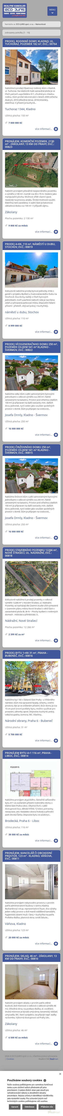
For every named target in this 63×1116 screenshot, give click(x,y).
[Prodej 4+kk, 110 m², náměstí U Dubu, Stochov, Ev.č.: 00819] (31, 270)
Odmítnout (29, 1107)
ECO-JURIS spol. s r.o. (25, 24)
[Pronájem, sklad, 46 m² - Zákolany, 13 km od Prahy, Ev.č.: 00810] (31, 982)
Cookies (10, 1058)
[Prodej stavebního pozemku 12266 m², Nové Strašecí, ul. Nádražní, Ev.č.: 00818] (31, 579)
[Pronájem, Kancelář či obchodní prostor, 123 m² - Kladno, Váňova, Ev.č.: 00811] (31, 882)
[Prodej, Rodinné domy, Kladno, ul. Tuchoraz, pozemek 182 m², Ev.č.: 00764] (31, 67)
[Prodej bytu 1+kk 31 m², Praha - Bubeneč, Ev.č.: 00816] (31, 679)
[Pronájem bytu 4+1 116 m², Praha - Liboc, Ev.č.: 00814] (31, 779)
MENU (52, 9)
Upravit (14, 1107)
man (54, 1058)
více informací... (43, 128)
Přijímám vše (47, 1107)
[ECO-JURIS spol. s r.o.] (15, 10)
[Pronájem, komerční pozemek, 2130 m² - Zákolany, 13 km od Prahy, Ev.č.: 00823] (31, 170)
